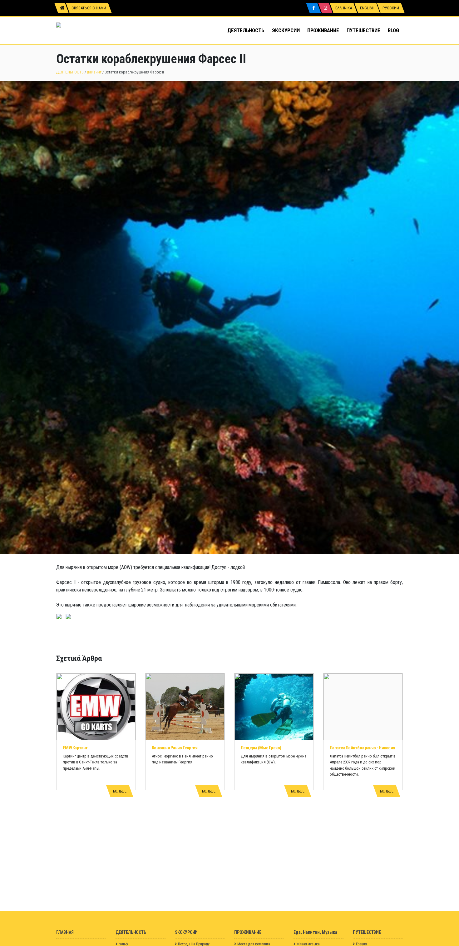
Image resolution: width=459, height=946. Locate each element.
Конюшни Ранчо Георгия (174, 748)
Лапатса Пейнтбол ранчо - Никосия (362, 748)
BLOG (393, 30)
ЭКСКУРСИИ (285, 30)
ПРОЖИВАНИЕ (323, 30)
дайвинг (94, 72)
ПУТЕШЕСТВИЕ (363, 30)
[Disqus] (229, 833)
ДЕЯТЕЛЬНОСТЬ (245, 30)
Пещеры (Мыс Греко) (261, 748)
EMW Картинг (75, 748)
